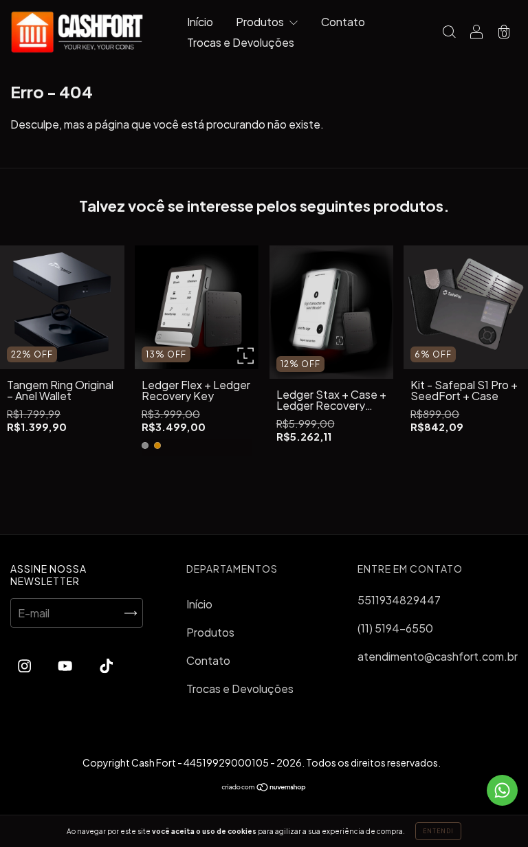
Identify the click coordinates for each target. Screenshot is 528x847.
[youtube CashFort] (66, 665)
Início (200, 21)
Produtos (261, 21)
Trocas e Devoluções (240, 42)
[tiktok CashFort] (106, 665)
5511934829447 (399, 600)
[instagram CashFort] (25, 665)
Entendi (438, 831)
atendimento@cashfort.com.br (438, 656)
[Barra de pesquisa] (449, 32)
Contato (343, 21)
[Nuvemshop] (264, 787)
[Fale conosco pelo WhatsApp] (502, 790)
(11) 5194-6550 (395, 628)
